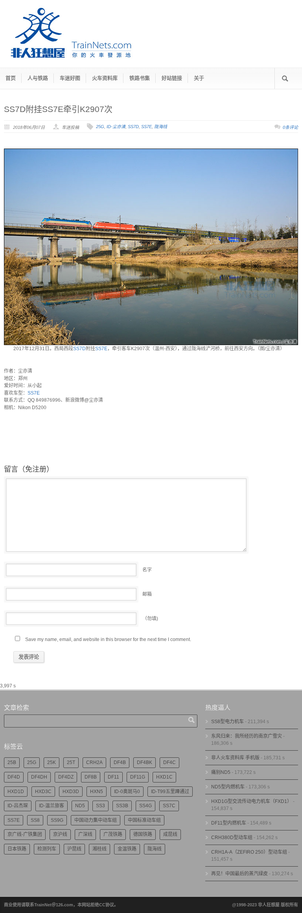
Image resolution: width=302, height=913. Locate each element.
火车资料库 (105, 78)
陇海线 (160, 126)
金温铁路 (127, 849)
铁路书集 (139, 78)
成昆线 (170, 834)
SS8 (35, 820)
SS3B (122, 805)
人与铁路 (38, 78)
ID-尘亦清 (116, 126)
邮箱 (147, 594)
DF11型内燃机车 (228, 823)
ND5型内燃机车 (228, 787)
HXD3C (43, 791)
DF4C (169, 762)
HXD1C (164, 777)
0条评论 (290, 127)
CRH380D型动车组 (231, 837)
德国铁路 (142, 834)
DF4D (13, 777)
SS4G (145, 805)
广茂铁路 (112, 834)
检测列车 (46, 849)
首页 (11, 78)
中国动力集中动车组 (95, 820)
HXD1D (15, 791)
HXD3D (71, 791)
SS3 (100, 805)
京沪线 (60, 834)
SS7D (133, 126)
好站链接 (172, 78)
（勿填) (150, 618)
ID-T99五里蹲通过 (170, 791)
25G (100, 126)
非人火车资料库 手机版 (235, 758)
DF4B (120, 762)
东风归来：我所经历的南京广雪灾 (246, 736)
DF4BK (144, 762)
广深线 (85, 834)
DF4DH (39, 777)
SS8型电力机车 (227, 721)
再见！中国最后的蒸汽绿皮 (239, 873)
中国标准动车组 (144, 820)
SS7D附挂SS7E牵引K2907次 (58, 109)
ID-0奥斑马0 (127, 791)
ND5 (80, 805)
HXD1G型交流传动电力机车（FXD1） (251, 801)
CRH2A (94, 762)
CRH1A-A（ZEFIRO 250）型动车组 (249, 852)
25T (71, 762)
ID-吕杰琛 (17, 805)
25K (51, 762)
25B (11, 762)
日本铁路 (16, 849)
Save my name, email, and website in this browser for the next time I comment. (108, 639)
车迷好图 (70, 78)
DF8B (91, 777)
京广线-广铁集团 (24, 834)
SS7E (146, 126)
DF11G (137, 777)
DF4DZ (66, 777)
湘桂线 (99, 849)
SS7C (169, 805)
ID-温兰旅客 (51, 805)
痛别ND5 (220, 772)
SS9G (57, 820)
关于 (199, 78)
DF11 (113, 777)
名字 (147, 570)
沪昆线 (74, 849)
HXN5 (96, 791)
